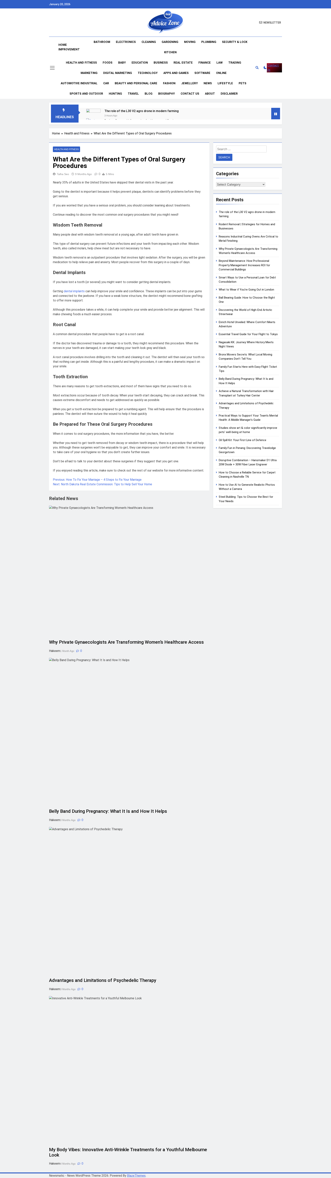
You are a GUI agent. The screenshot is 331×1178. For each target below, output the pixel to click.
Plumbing (208, 42)
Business (161, 62)
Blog (148, 93)
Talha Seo (63, 174)
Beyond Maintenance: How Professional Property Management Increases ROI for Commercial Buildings (244, 265)
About (210, 93)
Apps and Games (176, 73)
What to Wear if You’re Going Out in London (246, 289)
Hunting (115, 93)
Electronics (126, 42)
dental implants (74, 291)
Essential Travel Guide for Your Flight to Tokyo (248, 334)
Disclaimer (229, 93)
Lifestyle (225, 83)
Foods (107, 62)
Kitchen (170, 52)
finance (204, 62)
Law (219, 62)
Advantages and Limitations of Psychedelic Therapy (103, 980)
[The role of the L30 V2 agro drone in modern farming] (93, 116)
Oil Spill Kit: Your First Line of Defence (242, 440)
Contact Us (190, 93)
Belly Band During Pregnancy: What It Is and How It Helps (108, 811)
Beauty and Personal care (136, 83)
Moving (190, 42)
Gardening (170, 42)
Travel (133, 93)
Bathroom (102, 42)
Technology (148, 73)
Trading (234, 62)
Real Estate (183, 62)
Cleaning (149, 42)
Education (140, 62)
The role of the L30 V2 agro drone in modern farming (141, 111)
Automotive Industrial (79, 83)
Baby (122, 62)
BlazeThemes (136, 1175)
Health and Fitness (81, 62)
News (208, 83)
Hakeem (54, 651)
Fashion (169, 83)
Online (221, 73)
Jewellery (189, 83)
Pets (242, 83)
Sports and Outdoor (86, 93)
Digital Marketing (117, 73)
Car (106, 83)
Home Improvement (69, 47)
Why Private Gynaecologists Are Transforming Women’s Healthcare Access (126, 642)
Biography (166, 93)
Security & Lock (234, 42)
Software (202, 73)
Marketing (89, 73)
